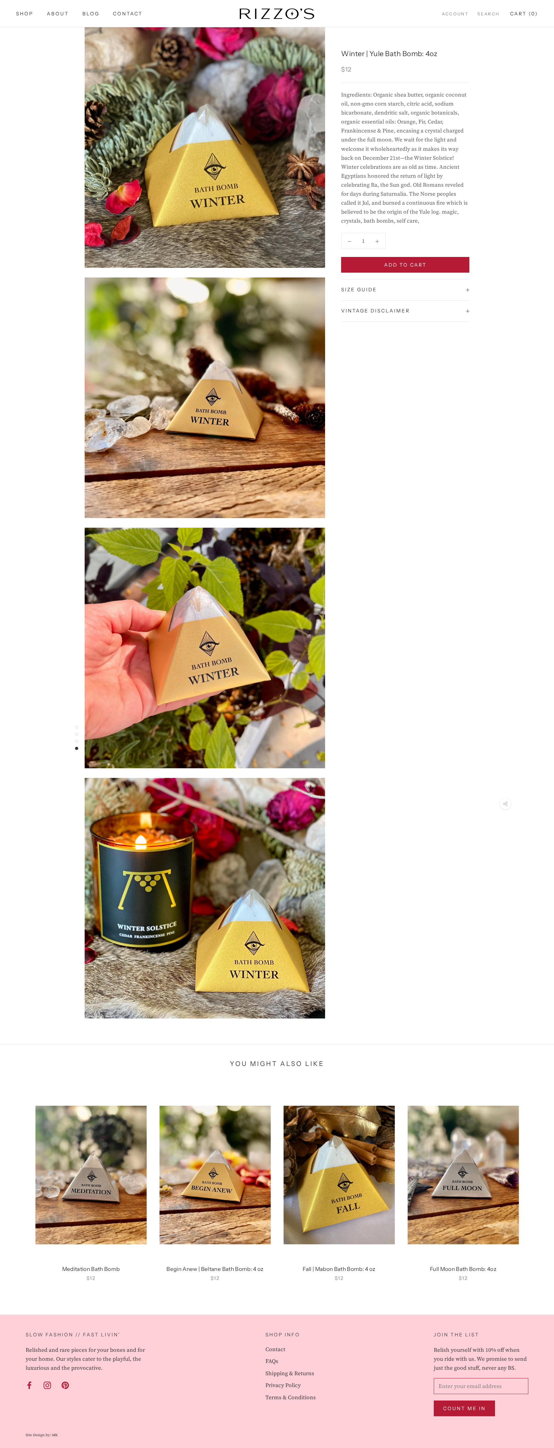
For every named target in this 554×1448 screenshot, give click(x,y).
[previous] (20, 1179)
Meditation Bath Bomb (91, 1269)
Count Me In (464, 1408)
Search (488, 13)
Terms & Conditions (290, 1397)
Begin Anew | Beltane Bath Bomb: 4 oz (214, 1269)
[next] (534, 1179)
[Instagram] (47, 1385)
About (58, 14)
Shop (24, 14)
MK (55, 1435)
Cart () (524, 14)
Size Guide (359, 289)
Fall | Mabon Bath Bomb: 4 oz (339, 1269)
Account (455, 13)
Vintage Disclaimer (375, 311)
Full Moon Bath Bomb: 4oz (463, 1269)
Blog (90, 14)
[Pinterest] (65, 1385)
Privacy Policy (283, 1385)
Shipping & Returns (289, 1373)
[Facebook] (29, 1385)
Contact (128, 14)
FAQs (271, 1361)
